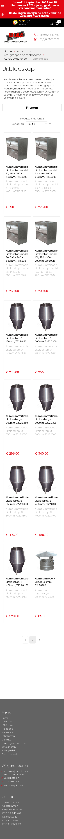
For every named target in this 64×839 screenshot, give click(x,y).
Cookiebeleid (9, 754)
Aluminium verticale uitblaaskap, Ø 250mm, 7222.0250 (17, 419)
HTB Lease (7, 732)
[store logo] (16, 36)
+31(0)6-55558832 (49, 39)
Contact (6, 739)
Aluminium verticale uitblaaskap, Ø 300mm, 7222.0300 (46, 419)
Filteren (32, 107)
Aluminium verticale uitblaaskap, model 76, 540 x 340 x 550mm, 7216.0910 (17, 255)
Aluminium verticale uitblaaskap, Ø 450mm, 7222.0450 (17, 582)
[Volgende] (39, 639)
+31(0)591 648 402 (49, 34)
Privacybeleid (9, 750)
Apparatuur (24, 51)
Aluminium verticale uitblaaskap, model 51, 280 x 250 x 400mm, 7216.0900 (17, 172)
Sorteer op (18, 123)
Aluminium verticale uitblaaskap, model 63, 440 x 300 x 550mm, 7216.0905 (46, 172)
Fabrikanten (8, 736)
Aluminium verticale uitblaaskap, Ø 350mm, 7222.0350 (17, 501)
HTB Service (8, 725)
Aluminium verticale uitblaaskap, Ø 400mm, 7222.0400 (46, 501)
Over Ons (7, 721)
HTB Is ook (7, 728)
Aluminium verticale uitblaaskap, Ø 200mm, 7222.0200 (46, 338)
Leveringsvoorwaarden (14, 743)
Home (8, 51)
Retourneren (9, 746)
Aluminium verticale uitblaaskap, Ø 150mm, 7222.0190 (17, 338)
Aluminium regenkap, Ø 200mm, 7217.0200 (45, 582)
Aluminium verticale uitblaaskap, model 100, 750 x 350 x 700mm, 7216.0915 (46, 255)
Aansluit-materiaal (16, 59)
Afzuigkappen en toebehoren (23, 55)
